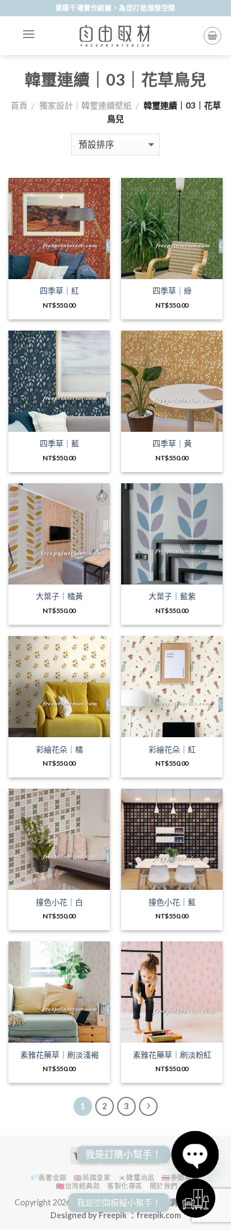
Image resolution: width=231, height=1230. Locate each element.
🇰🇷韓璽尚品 (136, 1178)
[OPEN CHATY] (195, 1154)
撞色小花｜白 (59, 902)
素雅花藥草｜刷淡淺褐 (59, 1054)
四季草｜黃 (172, 443)
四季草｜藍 (59, 443)
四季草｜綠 (172, 290)
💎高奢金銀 (48, 1178)
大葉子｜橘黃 (59, 596)
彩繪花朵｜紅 (172, 749)
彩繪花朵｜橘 (59, 749)
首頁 (19, 105)
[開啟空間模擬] (195, 1198)
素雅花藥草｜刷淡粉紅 (172, 1054)
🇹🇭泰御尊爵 (179, 1178)
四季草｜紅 (59, 290)
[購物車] (212, 36)
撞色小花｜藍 (172, 902)
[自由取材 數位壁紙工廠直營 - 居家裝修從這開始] (115, 36)
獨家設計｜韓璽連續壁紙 (85, 105)
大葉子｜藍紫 (172, 596)
